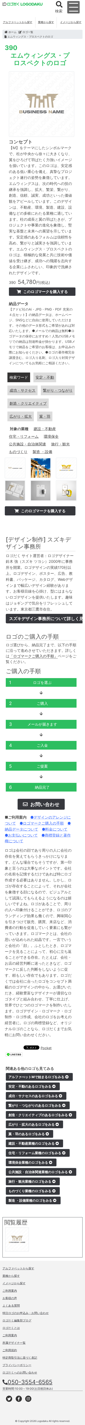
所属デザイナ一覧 (14, 1342)
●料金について (54, 829)
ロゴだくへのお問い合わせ (19, 1372)
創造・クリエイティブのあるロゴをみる (38, 1115)
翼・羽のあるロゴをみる (27, 1134)
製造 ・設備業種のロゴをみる (30, 1200)
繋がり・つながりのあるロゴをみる (35, 1105)
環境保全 (51, 436)
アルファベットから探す (17, 22)
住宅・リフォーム (24, 436)
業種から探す (46, 22)
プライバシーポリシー (16, 1365)
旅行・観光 (60, 444)
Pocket (46, 1048)
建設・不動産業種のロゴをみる (31, 1143)
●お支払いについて (21, 835)
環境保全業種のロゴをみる (28, 1162)
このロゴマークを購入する (45, 291)
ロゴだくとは (11, 1328)
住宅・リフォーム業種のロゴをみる (35, 1153)
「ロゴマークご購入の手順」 (33, 656)
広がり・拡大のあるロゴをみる (31, 1124)
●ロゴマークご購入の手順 (42, 823)
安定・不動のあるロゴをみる (30, 1086)
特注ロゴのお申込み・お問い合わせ (25, 1313)
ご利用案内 (9, 1290)
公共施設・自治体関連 (27, 444)
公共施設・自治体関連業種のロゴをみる (38, 1172)
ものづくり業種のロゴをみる (30, 1191)
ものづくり (18, 452)
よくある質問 (11, 1305)
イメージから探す (70, 22)
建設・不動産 (45, 429)
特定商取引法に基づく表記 (19, 1357)
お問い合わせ (44, 804)
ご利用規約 (9, 1350)
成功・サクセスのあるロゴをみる (33, 1096)
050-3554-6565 (30, 1382)
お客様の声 (9, 1298)
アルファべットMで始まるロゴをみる (36, 1077)
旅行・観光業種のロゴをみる (30, 1181)
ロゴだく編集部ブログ (16, 1320)
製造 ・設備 (42, 452)
